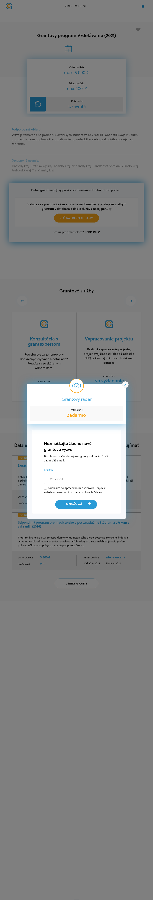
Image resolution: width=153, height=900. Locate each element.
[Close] (125, 384)
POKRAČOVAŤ (73, 504)
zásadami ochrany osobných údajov (79, 492)
